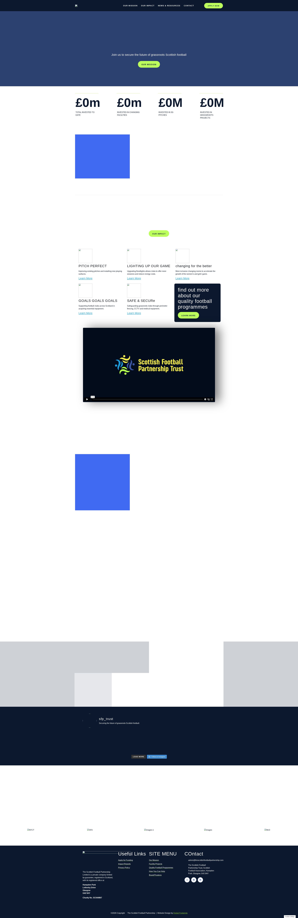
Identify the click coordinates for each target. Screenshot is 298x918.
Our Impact (147, 6)
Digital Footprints (180, 913)
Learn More (85, 278)
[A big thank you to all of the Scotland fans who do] (182, 741)
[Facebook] (200, 879)
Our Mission (130, 6)
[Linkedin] (193, 879)
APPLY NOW (213, 6)
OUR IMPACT (159, 234)
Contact (189, 6)
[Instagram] (187, 879)
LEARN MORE (188, 316)
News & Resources (169, 6)
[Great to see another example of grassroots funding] (115, 740)
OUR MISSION (148, 65)
